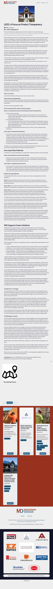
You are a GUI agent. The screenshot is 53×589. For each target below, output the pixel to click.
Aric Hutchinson (7, 486)
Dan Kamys (11, 27)
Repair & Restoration (40, 447)
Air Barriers (7, 490)
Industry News (23, 440)
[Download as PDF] (51, 361)
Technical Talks (7, 438)
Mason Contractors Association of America (35, 520)
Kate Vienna (39, 441)
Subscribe (43, 2)
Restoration (39, 449)
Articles (38, 2)
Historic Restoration (43, 445)
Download (9, 402)
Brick (38, 445)
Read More (10, 453)
